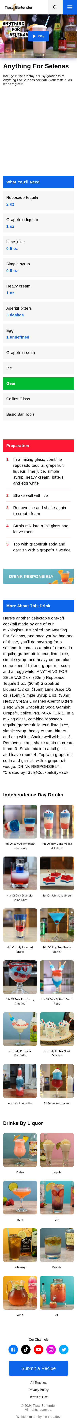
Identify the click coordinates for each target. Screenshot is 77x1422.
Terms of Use (38, 1397)
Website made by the (38, 1416)
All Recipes (38, 1382)
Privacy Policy (39, 1390)
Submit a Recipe (38, 1368)
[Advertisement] (38, 131)
